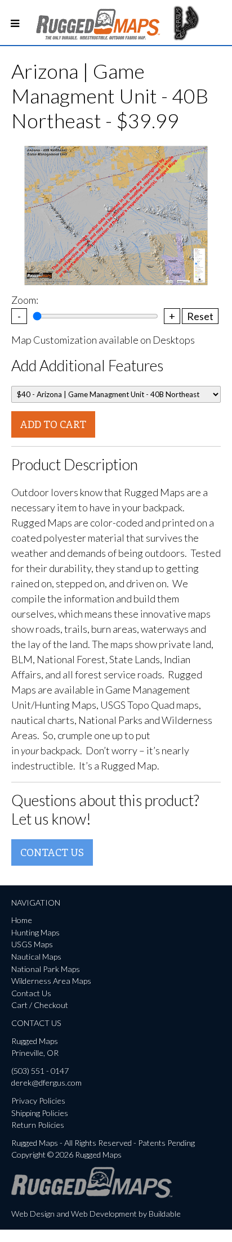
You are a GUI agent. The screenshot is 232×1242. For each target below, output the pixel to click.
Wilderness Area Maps (51, 981)
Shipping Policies (39, 1113)
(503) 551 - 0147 (40, 1071)
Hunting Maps (35, 932)
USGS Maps (32, 944)
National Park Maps (45, 969)
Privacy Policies (38, 1100)
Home (21, 920)
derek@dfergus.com (46, 1082)
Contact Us (52, 852)
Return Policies (37, 1125)
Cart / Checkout (39, 1005)
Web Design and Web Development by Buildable (96, 1213)
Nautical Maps (36, 956)
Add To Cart (53, 424)
